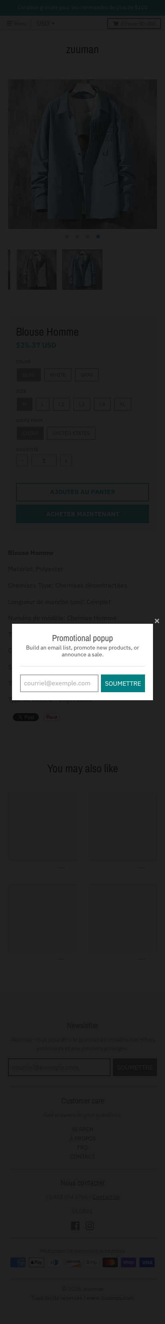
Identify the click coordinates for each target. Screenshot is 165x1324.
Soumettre (123, 683)
